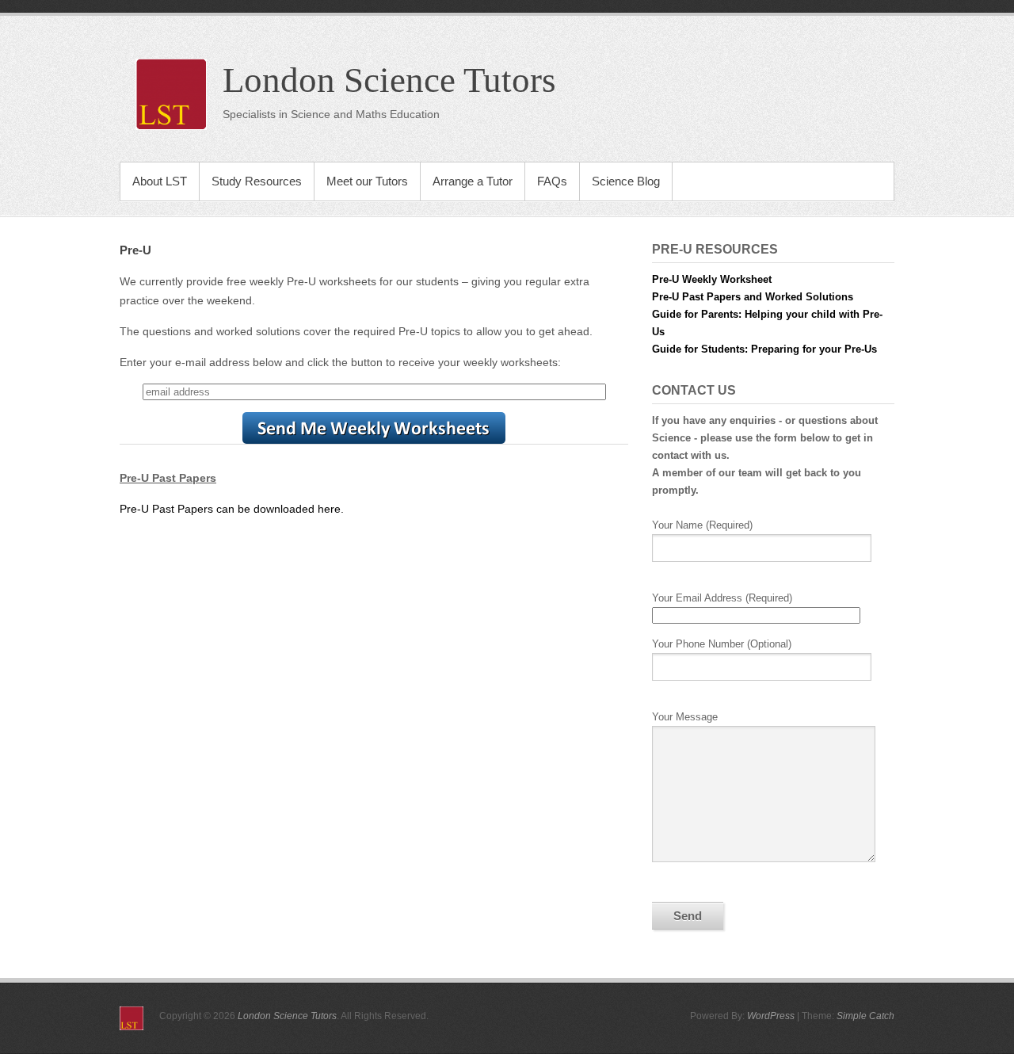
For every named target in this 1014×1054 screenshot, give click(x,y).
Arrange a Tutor (473, 181)
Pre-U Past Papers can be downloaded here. (232, 508)
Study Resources (257, 181)
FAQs (552, 181)
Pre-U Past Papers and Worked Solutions (752, 297)
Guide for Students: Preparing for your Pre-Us (764, 349)
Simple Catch (865, 1016)
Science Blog (626, 181)
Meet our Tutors (367, 181)
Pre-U (135, 250)
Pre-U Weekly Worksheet (712, 279)
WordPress (771, 1016)
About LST (159, 181)
